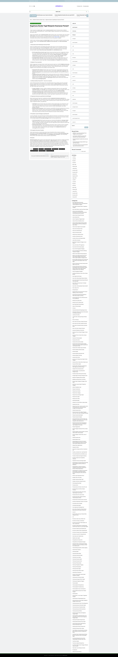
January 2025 (75, 191)
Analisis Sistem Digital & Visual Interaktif (79, 226)
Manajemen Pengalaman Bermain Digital (79, 377)
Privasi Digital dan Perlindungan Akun (78, 507)
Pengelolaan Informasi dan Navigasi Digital (79, 460)
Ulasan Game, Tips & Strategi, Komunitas (79, 647)
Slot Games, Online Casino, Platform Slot (79, 518)
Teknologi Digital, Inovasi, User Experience (79, 588)
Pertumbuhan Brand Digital (77, 505)
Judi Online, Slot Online (76, 314)
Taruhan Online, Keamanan (77, 549)
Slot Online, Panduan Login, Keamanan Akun (79, 528)
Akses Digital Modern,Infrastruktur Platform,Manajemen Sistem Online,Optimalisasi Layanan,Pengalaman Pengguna (80, 203)
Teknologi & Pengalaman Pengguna (78, 564)
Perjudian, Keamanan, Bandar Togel (35, 23)
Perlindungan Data (42, 150)
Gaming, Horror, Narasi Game (77, 300)
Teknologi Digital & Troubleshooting (78, 586)
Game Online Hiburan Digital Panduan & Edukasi (80, 278)
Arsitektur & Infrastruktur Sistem (78, 236)
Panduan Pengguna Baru (76, 426)
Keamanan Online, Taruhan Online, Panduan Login (80, 362)
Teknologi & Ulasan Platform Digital (78, 570)
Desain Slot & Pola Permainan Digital (78, 246)
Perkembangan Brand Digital (77, 483)
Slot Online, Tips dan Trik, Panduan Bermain (79, 534)
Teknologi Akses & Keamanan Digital (78, 577)
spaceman (74, 99)
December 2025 (75, 170)
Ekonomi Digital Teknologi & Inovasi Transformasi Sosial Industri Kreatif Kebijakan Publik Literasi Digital (80, 260)
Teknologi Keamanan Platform (77, 610)
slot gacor (74, 38)
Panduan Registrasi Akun (76, 439)
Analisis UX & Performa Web (77, 232)
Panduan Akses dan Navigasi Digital (78, 394)
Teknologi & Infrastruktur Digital (77, 555)
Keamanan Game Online (76, 357)
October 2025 (75, 174)
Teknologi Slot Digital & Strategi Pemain (79, 619)
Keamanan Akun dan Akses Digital (78, 341)
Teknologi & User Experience (77, 572)
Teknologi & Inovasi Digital (77, 557)
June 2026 (74, 158)
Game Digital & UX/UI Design (77, 276)
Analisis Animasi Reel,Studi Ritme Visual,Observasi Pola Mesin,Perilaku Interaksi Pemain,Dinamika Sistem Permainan (80, 212)
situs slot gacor (75, 42)
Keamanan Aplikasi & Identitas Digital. (78, 349)
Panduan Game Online (76, 404)
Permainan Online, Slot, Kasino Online (78, 494)
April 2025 (74, 185)
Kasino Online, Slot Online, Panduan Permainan (80, 323)
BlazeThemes (65, 655)
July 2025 (74, 179)
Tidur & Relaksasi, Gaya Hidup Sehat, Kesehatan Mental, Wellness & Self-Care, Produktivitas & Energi (80, 631)
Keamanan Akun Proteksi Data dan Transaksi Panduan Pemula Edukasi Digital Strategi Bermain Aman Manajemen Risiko (80, 344)
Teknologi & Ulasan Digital (77, 568)
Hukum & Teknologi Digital (77, 306)
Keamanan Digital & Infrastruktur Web (78, 353)
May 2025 (74, 183)
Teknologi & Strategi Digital (77, 566)
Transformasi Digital (76, 641)
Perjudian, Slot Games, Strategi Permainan (79, 481)
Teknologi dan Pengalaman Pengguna (78, 581)
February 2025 (75, 189)
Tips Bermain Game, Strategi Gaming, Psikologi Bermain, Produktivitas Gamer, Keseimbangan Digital (80, 635)
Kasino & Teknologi (75, 319)
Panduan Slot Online (76, 447)
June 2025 (74, 181)
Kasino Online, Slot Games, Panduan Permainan (80, 321)
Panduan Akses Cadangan (77, 392)
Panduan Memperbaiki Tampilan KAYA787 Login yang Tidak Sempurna (44, 15)
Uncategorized (75, 649)
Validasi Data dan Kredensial (77, 651)
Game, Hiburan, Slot (76, 287)
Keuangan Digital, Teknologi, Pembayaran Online (80, 375)
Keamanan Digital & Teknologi (77, 355)
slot (73, 46)
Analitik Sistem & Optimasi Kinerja (78, 234)
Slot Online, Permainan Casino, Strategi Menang (80, 532)
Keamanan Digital (75, 351)
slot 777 (74, 76)
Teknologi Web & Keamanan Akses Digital (79, 621)
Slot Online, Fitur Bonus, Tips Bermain (78, 520)
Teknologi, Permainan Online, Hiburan (78, 628)
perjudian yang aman (34, 150)
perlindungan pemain (50, 150)
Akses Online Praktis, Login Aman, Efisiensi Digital (80, 209)
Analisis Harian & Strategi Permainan (78, 215)
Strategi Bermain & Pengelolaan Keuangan (79, 541)
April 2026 (74, 162)
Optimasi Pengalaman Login (77, 387)
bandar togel (56, 36)
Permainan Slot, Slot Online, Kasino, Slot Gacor (80, 499)
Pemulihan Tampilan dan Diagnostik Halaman (80, 455)
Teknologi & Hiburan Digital (77, 553)
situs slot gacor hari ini (76, 118)
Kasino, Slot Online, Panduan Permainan (79, 328)
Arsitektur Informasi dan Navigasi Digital (79, 238)
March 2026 (74, 164)
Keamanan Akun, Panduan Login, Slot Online (79, 347)
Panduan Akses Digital (76, 396)
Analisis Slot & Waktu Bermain (77, 230)
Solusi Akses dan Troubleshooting (78, 536)
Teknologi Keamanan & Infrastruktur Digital (79, 605)
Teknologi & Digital (75, 551)
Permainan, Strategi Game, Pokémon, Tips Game (80, 501)
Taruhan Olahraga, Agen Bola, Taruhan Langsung (80, 547)
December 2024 (75, 193)
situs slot (74, 80)
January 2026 (75, 168)
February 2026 (75, 166)
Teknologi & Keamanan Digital (77, 559)
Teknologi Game (75, 593)
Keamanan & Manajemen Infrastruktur (78, 330)
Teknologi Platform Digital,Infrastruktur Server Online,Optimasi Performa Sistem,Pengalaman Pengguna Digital (80, 616)
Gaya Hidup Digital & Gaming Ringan (78, 304)
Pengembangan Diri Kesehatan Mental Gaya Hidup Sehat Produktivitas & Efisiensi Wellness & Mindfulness (80, 463)
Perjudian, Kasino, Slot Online (77, 477)
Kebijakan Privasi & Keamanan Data (78, 368)
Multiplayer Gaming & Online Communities (79, 379)
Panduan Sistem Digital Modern (77, 445)
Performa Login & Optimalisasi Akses (78, 475)
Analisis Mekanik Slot (76, 217)
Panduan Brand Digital (76, 400)
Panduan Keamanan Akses (77, 410)
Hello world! (84, 151)
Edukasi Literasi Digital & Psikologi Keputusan (80, 253)
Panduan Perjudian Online (76, 437)
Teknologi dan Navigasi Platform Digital (79, 579)
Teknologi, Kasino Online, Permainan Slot (79, 626)
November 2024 (75, 195)
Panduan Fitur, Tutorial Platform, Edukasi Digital (80, 402)
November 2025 (75, 172)
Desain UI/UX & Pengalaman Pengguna (78, 248)
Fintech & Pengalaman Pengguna (78, 271)
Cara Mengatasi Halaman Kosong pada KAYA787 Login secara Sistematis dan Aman (73, 15)
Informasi (74, 308)
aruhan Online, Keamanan (76, 240)
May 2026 (74, 160)
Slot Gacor (74, 57)
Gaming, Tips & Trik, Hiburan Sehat (78, 302)
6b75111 (32, 27)
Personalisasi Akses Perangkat (77, 503)
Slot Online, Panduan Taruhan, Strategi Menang (80, 530)
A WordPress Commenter (77, 151)
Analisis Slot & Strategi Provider (77, 228)
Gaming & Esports (75, 289)
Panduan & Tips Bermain (76, 389)
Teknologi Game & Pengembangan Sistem (79, 598)
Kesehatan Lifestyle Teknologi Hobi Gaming (79, 373)
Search (73, 125)
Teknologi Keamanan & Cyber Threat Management (80, 603)
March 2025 (74, 187)
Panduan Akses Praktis (76, 398)
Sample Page (58, 11)
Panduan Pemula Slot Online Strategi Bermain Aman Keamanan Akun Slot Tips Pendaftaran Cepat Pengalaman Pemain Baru (80, 423)
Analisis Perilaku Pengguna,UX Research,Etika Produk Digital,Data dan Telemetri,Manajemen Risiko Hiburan (80, 223)
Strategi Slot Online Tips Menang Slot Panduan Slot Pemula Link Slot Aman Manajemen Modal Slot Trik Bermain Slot (80, 544)
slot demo (74, 91)
